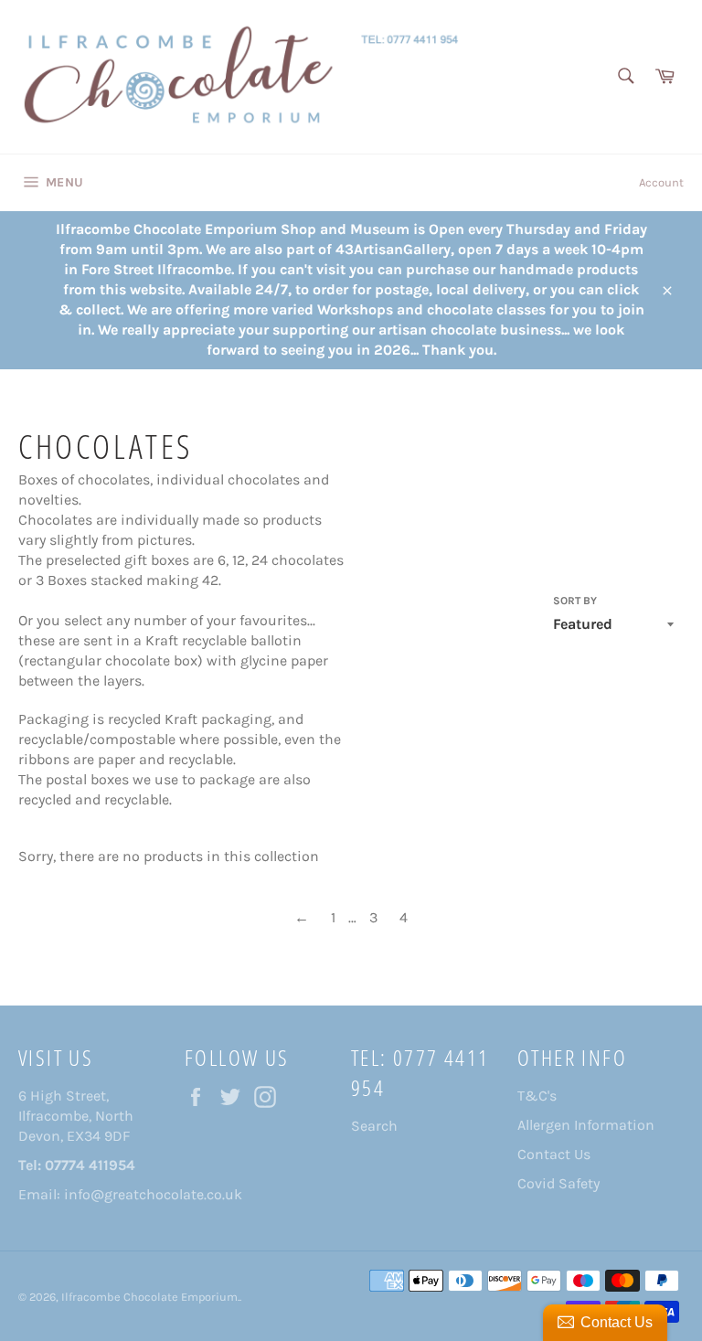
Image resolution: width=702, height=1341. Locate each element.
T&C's (537, 1095)
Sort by (575, 600)
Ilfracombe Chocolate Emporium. (150, 1297)
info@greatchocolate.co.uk (153, 1194)
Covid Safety (558, 1183)
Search (374, 1125)
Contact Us (553, 1154)
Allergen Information (585, 1124)
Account (661, 182)
